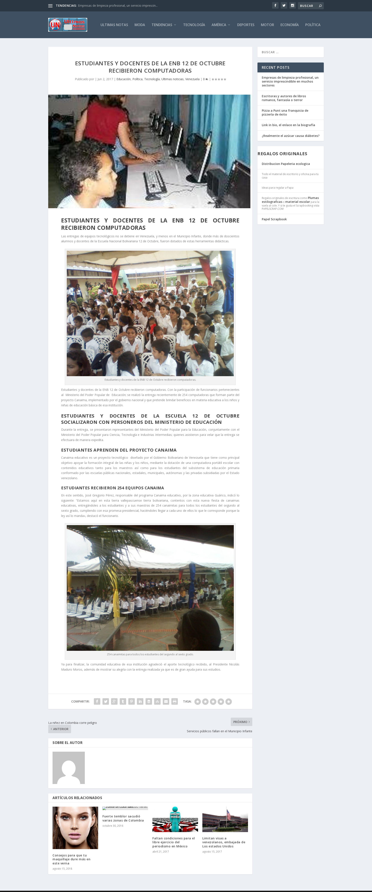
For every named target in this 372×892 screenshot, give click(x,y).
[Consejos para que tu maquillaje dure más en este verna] (75, 828)
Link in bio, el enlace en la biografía (288, 125)
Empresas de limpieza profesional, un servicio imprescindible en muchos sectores (290, 81)
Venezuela (192, 79)
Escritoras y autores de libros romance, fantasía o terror (284, 98)
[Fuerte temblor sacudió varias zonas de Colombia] (125, 808)
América (219, 25)
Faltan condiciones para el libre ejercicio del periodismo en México (173, 842)
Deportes (245, 25)
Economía (290, 25)
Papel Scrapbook (274, 219)
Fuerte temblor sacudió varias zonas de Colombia (123, 818)
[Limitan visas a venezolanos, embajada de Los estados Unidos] (225, 819)
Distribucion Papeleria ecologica (286, 164)
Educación (123, 79)
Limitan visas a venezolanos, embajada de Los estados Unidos (223, 842)
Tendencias (162, 25)
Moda (140, 25)
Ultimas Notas (114, 25)
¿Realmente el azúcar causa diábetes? (290, 136)
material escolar (297, 202)
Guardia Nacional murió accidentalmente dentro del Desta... (119, 5)
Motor (267, 25)
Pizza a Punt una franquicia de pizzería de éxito (285, 112)
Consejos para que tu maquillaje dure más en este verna (71, 859)
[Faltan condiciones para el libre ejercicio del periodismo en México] (175, 819)
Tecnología (194, 25)
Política (313, 25)
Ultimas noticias (172, 79)
